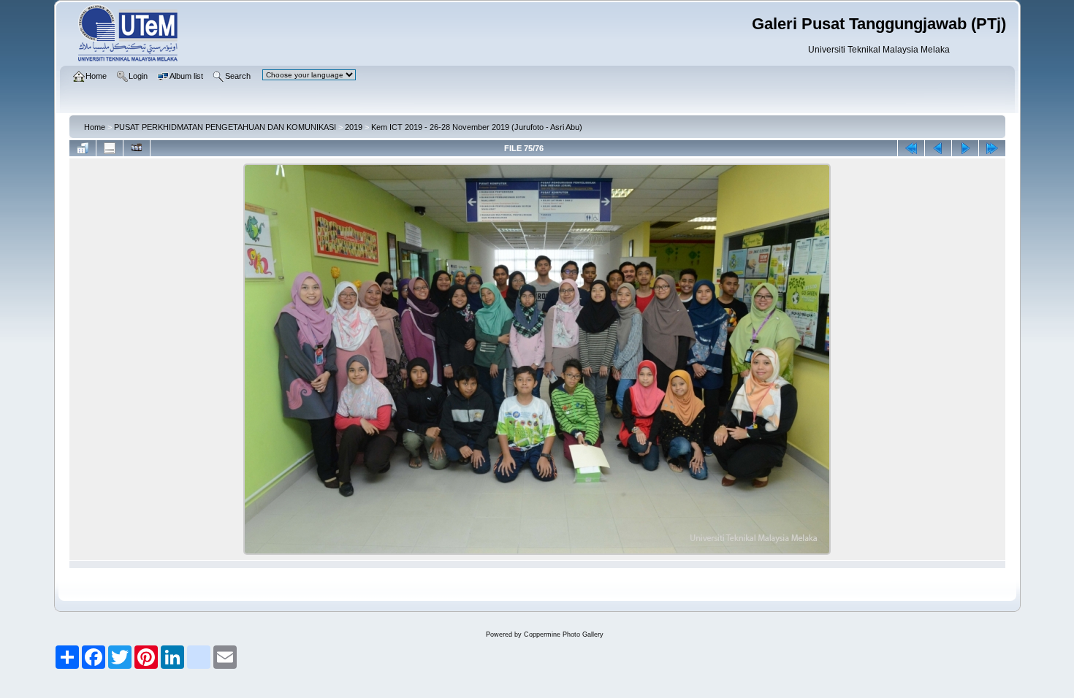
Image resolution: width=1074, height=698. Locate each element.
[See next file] (965, 148)
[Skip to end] (992, 148)
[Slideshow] (136, 148)
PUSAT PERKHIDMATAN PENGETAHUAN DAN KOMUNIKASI (225, 127)
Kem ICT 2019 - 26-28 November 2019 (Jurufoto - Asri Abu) (476, 127)
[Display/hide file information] (109, 148)
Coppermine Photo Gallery (563, 634)
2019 (353, 127)
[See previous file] (938, 148)
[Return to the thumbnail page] (82, 148)
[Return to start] (911, 148)
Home (94, 127)
